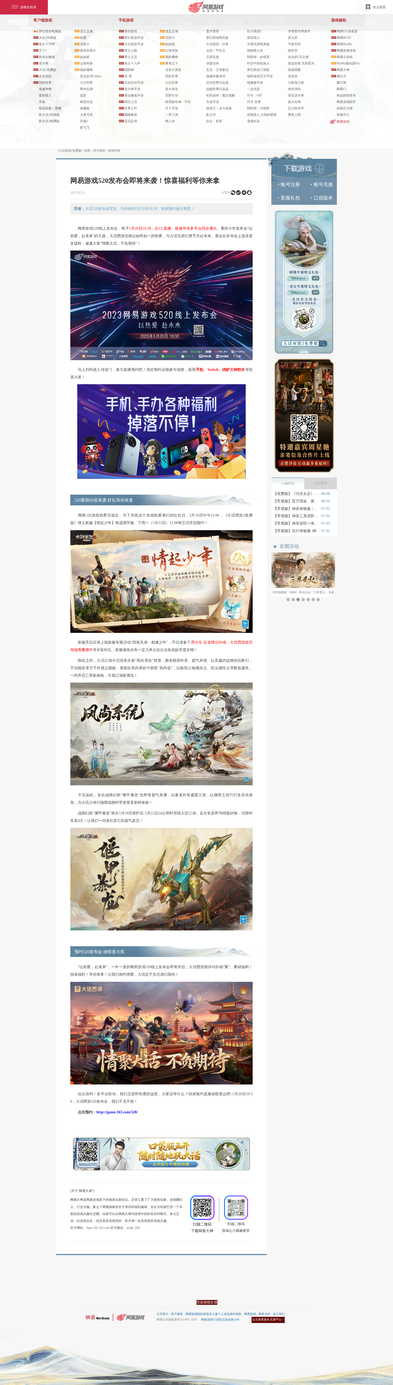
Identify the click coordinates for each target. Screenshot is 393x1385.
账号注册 (290, 184)
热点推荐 (379, 7)
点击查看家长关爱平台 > (268, 1319)
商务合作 (264, 1314)
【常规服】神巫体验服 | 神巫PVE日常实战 (296, 509)
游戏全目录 (28, 7)
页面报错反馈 (206, 1302)
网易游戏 (343, 122)
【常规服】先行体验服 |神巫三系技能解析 (296, 531)
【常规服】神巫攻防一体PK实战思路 (296, 523)
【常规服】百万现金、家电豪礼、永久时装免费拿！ (296, 501)
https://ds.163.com (98, 1228)
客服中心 (343, 115)
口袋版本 (323, 198)
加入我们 (279, 1314)
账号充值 (323, 184)
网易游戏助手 (346, 102)
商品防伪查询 (346, 95)
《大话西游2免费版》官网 (73, 150)
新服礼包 (290, 198)
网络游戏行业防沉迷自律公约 (220, 1319)
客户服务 (177, 1314)
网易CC (342, 89)
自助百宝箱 (345, 108)
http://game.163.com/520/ (118, 1112)
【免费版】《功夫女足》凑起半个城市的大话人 (296, 494)
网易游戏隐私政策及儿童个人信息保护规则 (213, 1314)
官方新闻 (99, 150)
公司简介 (162, 1314)
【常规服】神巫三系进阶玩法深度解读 (296, 516)
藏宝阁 (341, 82)
